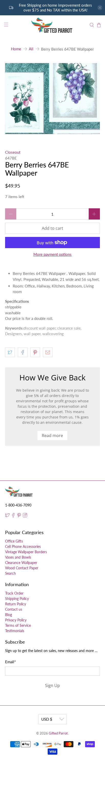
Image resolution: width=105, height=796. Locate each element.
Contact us (13, 609)
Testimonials (14, 631)
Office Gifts (14, 541)
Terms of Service (18, 625)
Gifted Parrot (58, 733)
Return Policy (15, 604)
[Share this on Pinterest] (35, 352)
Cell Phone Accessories (23, 546)
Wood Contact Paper (21, 568)
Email (10, 661)
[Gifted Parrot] (52, 25)
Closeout (12, 152)
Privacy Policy (16, 620)
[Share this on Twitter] (10, 352)
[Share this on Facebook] (23, 352)
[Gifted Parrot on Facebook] (13, 516)
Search (10, 573)
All (31, 49)
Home (16, 49)
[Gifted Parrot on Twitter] (7, 516)
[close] (99, 7)
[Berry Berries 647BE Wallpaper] (52, 98)
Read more (52, 435)
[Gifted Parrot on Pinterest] (19, 516)
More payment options (52, 254)
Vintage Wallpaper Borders (26, 552)
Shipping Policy (17, 598)
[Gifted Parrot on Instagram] (25, 516)
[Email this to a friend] (47, 352)
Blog (8, 614)
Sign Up (52, 685)
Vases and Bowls (18, 557)
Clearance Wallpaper (21, 562)
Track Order (14, 593)
